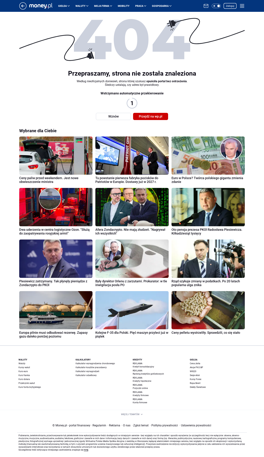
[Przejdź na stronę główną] (23, 8)
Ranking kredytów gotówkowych (148, 374)
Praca (139, 5)
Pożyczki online (140, 388)
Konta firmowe (140, 402)
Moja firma (101, 5)
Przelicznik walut (26, 383)
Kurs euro (23, 371)
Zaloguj (230, 5)
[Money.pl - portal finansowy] (43, 6)
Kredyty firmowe (141, 395)
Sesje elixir (195, 375)
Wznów (113, 116)
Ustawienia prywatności (195, 425)
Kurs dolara (24, 379)
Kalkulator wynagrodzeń (87, 371)
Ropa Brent (195, 383)
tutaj (86, 450)
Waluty (80, 5)
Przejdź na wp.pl (150, 116)
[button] (216, 6)
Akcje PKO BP (196, 367)
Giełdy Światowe (198, 387)
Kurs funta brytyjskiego (29, 387)
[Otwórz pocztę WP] (206, 6)
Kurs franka (24, 375)
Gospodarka (160, 5)
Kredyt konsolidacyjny (143, 366)
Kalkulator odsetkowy (86, 375)
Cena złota (195, 363)
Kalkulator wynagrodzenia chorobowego (95, 363)
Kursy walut (24, 367)
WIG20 (193, 371)
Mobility (123, 5)
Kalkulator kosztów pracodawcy (91, 367)
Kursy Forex (195, 379)
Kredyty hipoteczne (142, 381)
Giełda (62, 5)
